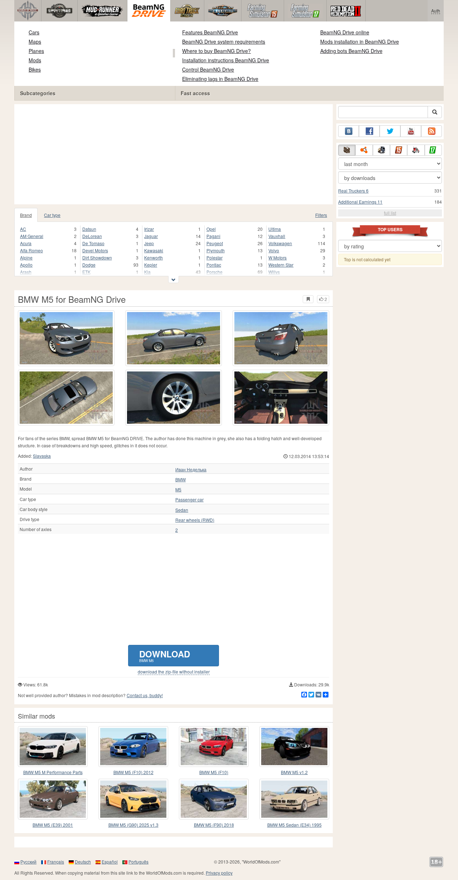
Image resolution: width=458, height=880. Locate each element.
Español (110, 862)
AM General (31, 236)
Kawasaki (153, 250)
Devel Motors (95, 250)
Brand (26, 215)
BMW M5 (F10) (213, 772)
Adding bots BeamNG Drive (351, 50)
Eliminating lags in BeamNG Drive (220, 78)
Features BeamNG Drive (210, 32)
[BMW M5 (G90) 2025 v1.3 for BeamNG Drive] (133, 799)
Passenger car (189, 499)
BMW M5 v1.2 (294, 772)
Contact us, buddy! (145, 695)
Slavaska (42, 456)
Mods (35, 60)
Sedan (181, 510)
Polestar (214, 257)
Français (55, 862)
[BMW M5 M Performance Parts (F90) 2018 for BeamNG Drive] (53, 746)
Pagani (213, 236)
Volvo (273, 250)
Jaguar (151, 236)
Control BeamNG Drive (208, 69)
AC (23, 229)
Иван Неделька (190, 469)
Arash (25, 272)
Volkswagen (280, 243)
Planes (36, 50)
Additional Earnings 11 (360, 202)
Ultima (274, 229)
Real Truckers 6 (353, 191)
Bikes (35, 69)
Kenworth (153, 257)
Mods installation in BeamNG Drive (359, 41)
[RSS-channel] (431, 131)
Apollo (26, 265)
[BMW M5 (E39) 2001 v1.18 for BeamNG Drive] (53, 799)
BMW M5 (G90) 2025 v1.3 (133, 825)
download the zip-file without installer (174, 672)
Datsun (89, 229)
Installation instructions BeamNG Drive (225, 60)
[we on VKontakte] (348, 131)
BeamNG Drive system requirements (223, 41)
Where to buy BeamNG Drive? (216, 50)
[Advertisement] (173, 154)
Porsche (214, 272)
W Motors (277, 257)
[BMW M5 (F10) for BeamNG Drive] (214, 746)
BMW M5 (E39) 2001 (53, 825)
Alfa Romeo (31, 250)
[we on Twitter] (390, 131)
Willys (274, 272)
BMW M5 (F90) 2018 (214, 825)
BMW (180, 479)
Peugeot (214, 243)
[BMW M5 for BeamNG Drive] (66, 338)
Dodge (89, 265)
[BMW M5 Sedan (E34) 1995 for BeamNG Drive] (294, 799)
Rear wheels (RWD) (194, 520)
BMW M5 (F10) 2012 (133, 772)
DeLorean (92, 236)
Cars (34, 32)
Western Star (280, 265)
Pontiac (213, 265)
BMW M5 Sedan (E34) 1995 (294, 825)
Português (138, 862)
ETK (86, 272)
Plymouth (215, 250)
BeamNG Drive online (344, 32)
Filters (321, 215)
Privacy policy (219, 873)
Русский (28, 862)
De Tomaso (93, 243)
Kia (147, 272)
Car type (52, 215)
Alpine (26, 257)
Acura (25, 243)
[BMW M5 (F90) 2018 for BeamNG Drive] (214, 799)
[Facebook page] (369, 131)
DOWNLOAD (164, 655)
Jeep (149, 243)
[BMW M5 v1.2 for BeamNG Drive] (294, 746)
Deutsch (83, 862)
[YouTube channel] (410, 131)
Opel (211, 229)
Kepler (150, 265)
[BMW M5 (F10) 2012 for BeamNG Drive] (133, 746)
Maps (35, 41)
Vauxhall (276, 236)
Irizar (149, 229)
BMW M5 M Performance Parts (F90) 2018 (53, 772)
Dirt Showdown (97, 257)
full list (390, 213)
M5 (178, 489)
